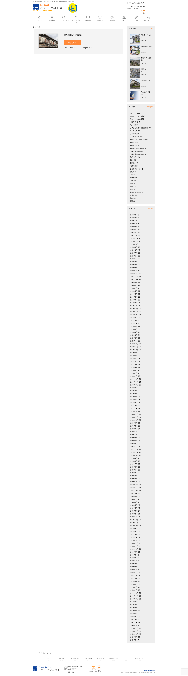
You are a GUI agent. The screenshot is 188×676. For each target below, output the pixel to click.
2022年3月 (133, 370)
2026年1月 (133, 235)
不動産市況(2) (134, 145)
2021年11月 (134, 382)
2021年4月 (133, 402)
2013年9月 (133, 637)
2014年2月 (133, 622)
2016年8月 (133, 555)
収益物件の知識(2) (136, 151)
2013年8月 (133, 640)
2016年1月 (133, 570)
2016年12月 (134, 543)
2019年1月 (133, 482)
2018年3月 (133, 511)
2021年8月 (133, 391)
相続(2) (132, 183)
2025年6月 (133, 256)
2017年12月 (134, 520)
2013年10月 (134, 634)
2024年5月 (133, 294)
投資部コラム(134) (136, 169)
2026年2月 (133, 232)
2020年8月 (133, 426)
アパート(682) (135, 113)
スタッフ (124, 21)
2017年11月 (134, 523)
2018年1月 (133, 517)
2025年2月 (133, 268)
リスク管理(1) (134, 134)
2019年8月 (133, 461)
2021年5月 (133, 399)
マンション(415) (135, 131)
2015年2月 (133, 587)
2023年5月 (133, 329)
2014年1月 (133, 625)
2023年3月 (133, 335)
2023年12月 (134, 309)
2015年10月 (134, 575)
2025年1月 (133, 271)
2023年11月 (134, 312)
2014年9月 (133, 602)
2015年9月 (133, 578)
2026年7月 (133, 218)
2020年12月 (134, 414)
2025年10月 (134, 244)
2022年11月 (134, 347)
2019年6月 (133, 467)
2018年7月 (133, 499)
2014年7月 (133, 608)
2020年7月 (133, 429)
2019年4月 (133, 473)
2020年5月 (133, 435)
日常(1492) (133, 175)
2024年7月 (133, 288)
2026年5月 (133, 224)
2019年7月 (133, 464)
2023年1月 (133, 341)
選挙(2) (132, 201)
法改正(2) (133, 181)
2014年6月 (133, 611)
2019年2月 (133, 479)
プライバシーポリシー (45, 653)
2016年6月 (133, 561)
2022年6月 (133, 361)
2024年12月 (134, 273)
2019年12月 (134, 449)
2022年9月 (133, 353)
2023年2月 (133, 338)
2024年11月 (134, 276)
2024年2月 (133, 303)
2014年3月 (133, 619)
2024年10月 (134, 279)
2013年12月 (134, 628)
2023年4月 (133, 332)
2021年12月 (134, 379)
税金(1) (132, 189)
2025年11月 (134, 241)
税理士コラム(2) (135, 186)
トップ (40, 21)
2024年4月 (133, 297)
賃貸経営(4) (134, 195)
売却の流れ (88, 21)
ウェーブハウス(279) (137, 119)
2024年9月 (133, 282)
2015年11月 (134, 572)
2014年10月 (134, 599)
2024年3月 (133, 300)
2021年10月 (134, 385)
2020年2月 (133, 443)
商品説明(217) (135, 157)
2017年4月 (133, 531)
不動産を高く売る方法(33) (139, 139)
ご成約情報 (112, 21)
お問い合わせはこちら (135, 3)
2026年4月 (133, 227)
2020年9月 (133, 423)
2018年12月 (134, 484)
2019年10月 (134, 455)
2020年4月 (133, 438)
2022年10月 (134, 350)
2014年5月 (133, 613)
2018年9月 (133, 493)
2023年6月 (133, 326)
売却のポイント (100, 21)
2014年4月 (133, 616)
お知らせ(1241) (135, 122)
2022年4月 (133, 367)
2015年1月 (133, 590)
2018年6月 (133, 502)
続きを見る (72, 43)
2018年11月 (134, 487)
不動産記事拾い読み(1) (138, 148)
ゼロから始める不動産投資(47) (140, 128)
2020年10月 (134, 420)
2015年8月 (133, 581)
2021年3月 (133, 405)
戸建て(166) (134, 166)
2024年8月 (133, 285)
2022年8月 (133, 356)
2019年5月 (133, 470)
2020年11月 (134, 417)
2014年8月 (133, 605)
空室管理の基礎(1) (136, 192)
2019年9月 (133, 458)
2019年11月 (134, 452)
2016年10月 (134, 549)
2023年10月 (134, 314)
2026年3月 (133, 229)
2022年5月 (133, 364)
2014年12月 (134, 593)
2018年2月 (133, 514)
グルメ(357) (134, 125)
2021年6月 (133, 397)
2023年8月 (133, 320)
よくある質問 (76, 21)
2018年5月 (133, 505)
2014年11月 (134, 596)
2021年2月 (133, 408)
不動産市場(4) (134, 142)
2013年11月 (134, 631)
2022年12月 (134, 344)
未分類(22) (133, 178)
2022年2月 (133, 373)
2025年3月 (133, 265)
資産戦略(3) (134, 198)
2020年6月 (133, 432)
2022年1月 (133, 376)
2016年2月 (133, 567)
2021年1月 (133, 411)
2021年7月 (133, 394)
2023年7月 (133, 323)
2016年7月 (133, 558)
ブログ (136, 21)
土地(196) (133, 160)
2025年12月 (134, 238)
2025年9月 (133, 247)
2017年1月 (133, 540)
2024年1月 (133, 306)
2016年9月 (133, 552)
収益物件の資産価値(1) (138, 154)
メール (94, 669)
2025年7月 (133, 253)
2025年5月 (133, 259)
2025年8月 (133, 250)
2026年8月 (133, 215)
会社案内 (52, 21)
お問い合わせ (148, 21)
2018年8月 (133, 496)
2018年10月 (134, 490)
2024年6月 (133, 291)
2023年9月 (133, 317)
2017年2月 (133, 537)
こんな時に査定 (64, 21)
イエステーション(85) (137, 116)
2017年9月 (133, 528)
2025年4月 (133, 262)
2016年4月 (133, 564)
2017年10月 (134, 526)
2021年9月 (133, 388)
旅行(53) (133, 172)
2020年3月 (133, 441)
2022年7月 (133, 358)
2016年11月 (134, 546)
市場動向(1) (134, 163)
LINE (143, 13)
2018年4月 (133, 508)
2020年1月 (133, 446)
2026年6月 (133, 221)
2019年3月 (133, 476)
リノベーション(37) (136, 137)
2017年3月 (133, 534)
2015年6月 (133, 584)
